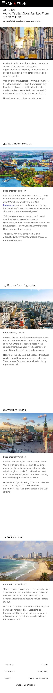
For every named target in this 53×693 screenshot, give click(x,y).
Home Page (9, 665)
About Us (44, 665)
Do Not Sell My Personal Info (37, 678)
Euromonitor (9, 205)
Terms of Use (10, 671)
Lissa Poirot (10, 21)
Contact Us (9, 678)
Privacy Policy (43, 671)
